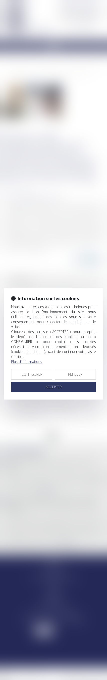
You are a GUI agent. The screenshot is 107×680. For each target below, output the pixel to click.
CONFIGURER (31, 374)
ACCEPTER (54, 387)
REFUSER (75, 374)
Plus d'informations (26, 361)
